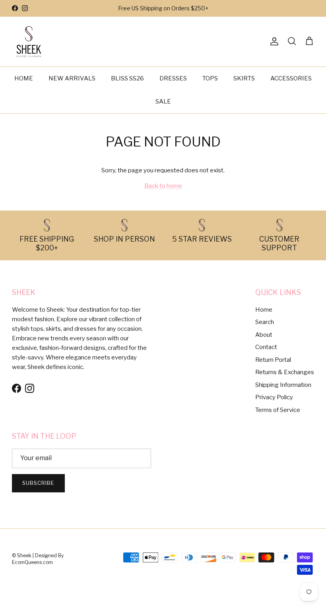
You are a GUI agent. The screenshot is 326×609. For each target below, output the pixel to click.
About (263, 334)
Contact (266, 347)
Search (264, 322)
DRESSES (173, 78)
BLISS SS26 (127, 78)
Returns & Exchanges (284, 372)
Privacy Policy (274, 397)
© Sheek (22, 555)
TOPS (210, 78)
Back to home (163, 185)
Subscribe (38, 483)
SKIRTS (244, 78)
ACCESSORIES (291, 78)
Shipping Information (283, 384)
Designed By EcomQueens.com (38, 558)
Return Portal (273, 359)
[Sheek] (29, 42)
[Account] (272, 41)
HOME (23, 78)
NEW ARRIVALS (72, 78)
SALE (163, 101)
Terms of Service (277, 410)
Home (263, 309)
